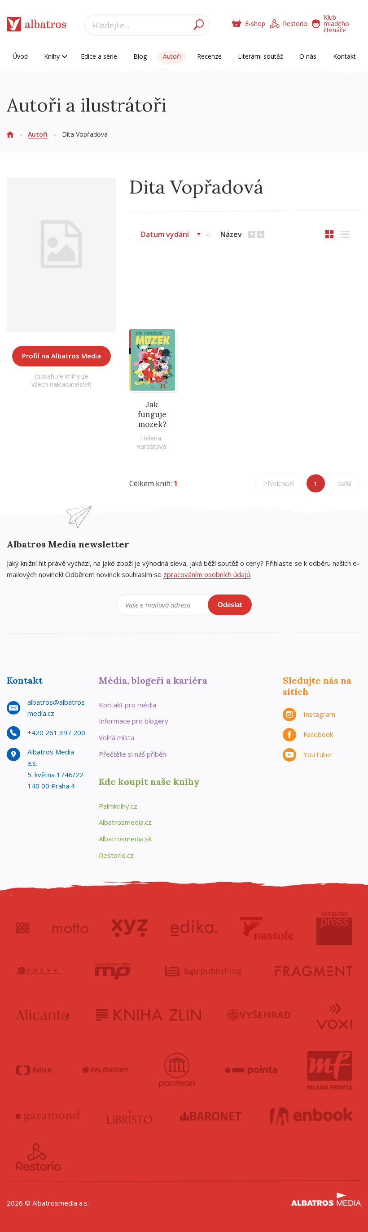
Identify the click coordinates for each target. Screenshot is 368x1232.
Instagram (319, 714)
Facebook (318, 734)
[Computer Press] (334, 928)
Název (231, 234)
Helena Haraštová (151, 442)
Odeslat (230, 604)
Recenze (209, 56)
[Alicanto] (43, 1015)
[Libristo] (129, 1116)
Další (344, 483)
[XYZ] (129, 928)
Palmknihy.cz (118, 805)
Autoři (172, 56)
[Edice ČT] (34, 1070)
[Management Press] (113, 971)
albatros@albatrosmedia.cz (56, 708)
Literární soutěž (260, 56)
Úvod (20, 56)
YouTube (317, 754)
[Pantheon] (177, 1070)
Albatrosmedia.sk (125, 838)
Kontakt (344, 56)
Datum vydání (165, 234)
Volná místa (116, 737)
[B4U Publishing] (203, 971)
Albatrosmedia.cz (125, 822)
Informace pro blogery (133, 720)
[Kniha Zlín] (148, 1015)
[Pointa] (251, 1070)
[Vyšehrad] (258, 1015)
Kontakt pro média (127, 704)
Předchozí (278, 483)
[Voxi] (334, 1015)
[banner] (36, 26)
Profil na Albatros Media (61, 355)
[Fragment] (313, 971)
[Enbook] (311, 1116)
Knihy (52, 56)
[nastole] (267, 928)
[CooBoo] (23, 928)
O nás (307, 56)
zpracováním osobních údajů (206, 574)
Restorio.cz (116, 855)
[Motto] (70, 928)
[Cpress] (38, 971)
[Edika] (194, 928)
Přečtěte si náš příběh (132, 754)
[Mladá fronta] (329, 1070)
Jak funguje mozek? (152, 414)
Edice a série (99, 56)
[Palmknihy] (105, 1070)
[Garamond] (47, 1116)
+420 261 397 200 (56, 732)
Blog (140, 56)
